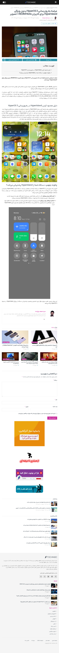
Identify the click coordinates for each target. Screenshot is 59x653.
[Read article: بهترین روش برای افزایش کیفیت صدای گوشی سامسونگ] (54, 591)
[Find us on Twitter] (55, 576)
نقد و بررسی (53, 616)
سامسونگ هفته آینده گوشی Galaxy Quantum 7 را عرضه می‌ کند (36, 525)
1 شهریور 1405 (54, 348)
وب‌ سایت (55, 406)
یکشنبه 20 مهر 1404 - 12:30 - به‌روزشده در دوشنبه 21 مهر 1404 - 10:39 (25, 18)
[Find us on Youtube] (52, 576)
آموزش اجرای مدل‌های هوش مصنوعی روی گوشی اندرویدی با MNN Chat (35, 584)
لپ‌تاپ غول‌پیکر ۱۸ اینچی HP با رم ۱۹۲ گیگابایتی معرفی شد (38, 543)
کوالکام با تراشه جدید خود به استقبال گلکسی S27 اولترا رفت (49, 362)
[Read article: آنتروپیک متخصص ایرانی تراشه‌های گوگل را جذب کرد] (44, 337)
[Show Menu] (55, 2)
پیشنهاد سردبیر (34, 342)
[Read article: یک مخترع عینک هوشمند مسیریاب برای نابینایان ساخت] (54, 504)
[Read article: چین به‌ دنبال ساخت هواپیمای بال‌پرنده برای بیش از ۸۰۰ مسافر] (54, 538)
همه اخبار (48, 640)
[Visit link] (29, 433)
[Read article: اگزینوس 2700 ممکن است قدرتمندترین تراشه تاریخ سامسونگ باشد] (29, 356)
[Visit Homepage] (30, 2)
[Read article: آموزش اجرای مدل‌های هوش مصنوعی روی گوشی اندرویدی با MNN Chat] (54, 585)
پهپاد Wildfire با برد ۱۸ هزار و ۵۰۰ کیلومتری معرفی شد (38, 519)
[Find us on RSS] (40, 576)
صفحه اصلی (54, 640)
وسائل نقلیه (53, 629)
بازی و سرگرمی (52, 631)
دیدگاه (55, 380)
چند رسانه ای (53, 634)
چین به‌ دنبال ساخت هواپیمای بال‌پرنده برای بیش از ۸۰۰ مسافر (37, 537)
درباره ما (33, 640)
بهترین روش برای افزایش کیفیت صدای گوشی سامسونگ (38, 590)
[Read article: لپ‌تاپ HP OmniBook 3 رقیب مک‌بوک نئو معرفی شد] (10, 356)
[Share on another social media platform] (3, 60)
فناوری (54, 611)
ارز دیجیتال (53, 621)
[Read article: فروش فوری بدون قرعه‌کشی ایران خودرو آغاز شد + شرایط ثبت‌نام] (54, 533)
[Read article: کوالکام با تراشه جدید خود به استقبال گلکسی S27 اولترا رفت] (48, 356)
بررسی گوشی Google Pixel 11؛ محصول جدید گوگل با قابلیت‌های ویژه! (35, 601)
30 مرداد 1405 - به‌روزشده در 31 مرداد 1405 (42, 504)
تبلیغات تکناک (40, 640)
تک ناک (55, 7)
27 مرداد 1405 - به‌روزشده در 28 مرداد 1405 (42, 510)
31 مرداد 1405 (47, 521)
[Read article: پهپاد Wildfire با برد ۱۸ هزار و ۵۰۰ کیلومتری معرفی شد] (54, 521)
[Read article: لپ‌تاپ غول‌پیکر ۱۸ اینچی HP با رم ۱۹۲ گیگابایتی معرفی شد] (54, 544)
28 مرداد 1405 (47, 544)
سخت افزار (43, 359)
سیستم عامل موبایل (51, 20)
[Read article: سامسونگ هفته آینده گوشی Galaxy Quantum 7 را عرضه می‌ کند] (15, 337)
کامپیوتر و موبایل (50, 7)
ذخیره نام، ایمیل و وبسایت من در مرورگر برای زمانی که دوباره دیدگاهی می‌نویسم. (37, 413)
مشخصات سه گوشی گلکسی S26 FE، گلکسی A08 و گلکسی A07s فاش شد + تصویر (33, 508)
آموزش (54, 619)
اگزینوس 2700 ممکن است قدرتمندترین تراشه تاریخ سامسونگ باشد (29, 362)
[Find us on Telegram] (48, 576)
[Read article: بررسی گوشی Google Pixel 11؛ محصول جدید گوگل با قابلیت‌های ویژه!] (54, 603)
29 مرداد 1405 (47, 539)
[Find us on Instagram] (44, 576)
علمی (54, 624)
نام (56, 400)
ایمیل (26, 406)
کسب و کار (53, 626)
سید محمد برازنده (46, 18)
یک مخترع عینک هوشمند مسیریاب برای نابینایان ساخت (38, 502)
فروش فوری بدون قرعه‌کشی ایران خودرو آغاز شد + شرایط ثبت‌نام (36, 531)
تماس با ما (27, 640)
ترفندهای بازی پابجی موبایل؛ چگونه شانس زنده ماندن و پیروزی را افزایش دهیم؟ (33, 595)
